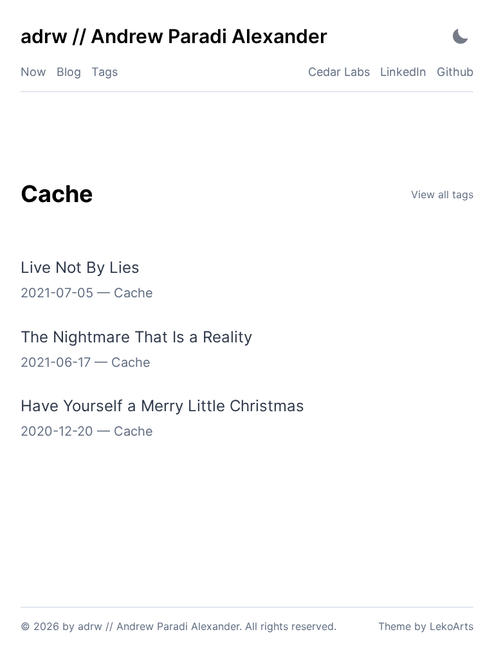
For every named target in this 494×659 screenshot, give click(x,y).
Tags (104, 72)
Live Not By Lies (80, 267)
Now (33, 72)
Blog (69, 72)
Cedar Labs (339, 72)
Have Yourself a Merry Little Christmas (162, 405)
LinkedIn (403, 72)
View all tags (442, 194)
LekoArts (451, 626)
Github (455, 72)
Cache (133, 293)
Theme (394, 626)
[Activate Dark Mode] (460, 36)
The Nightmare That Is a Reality (136, 337)
